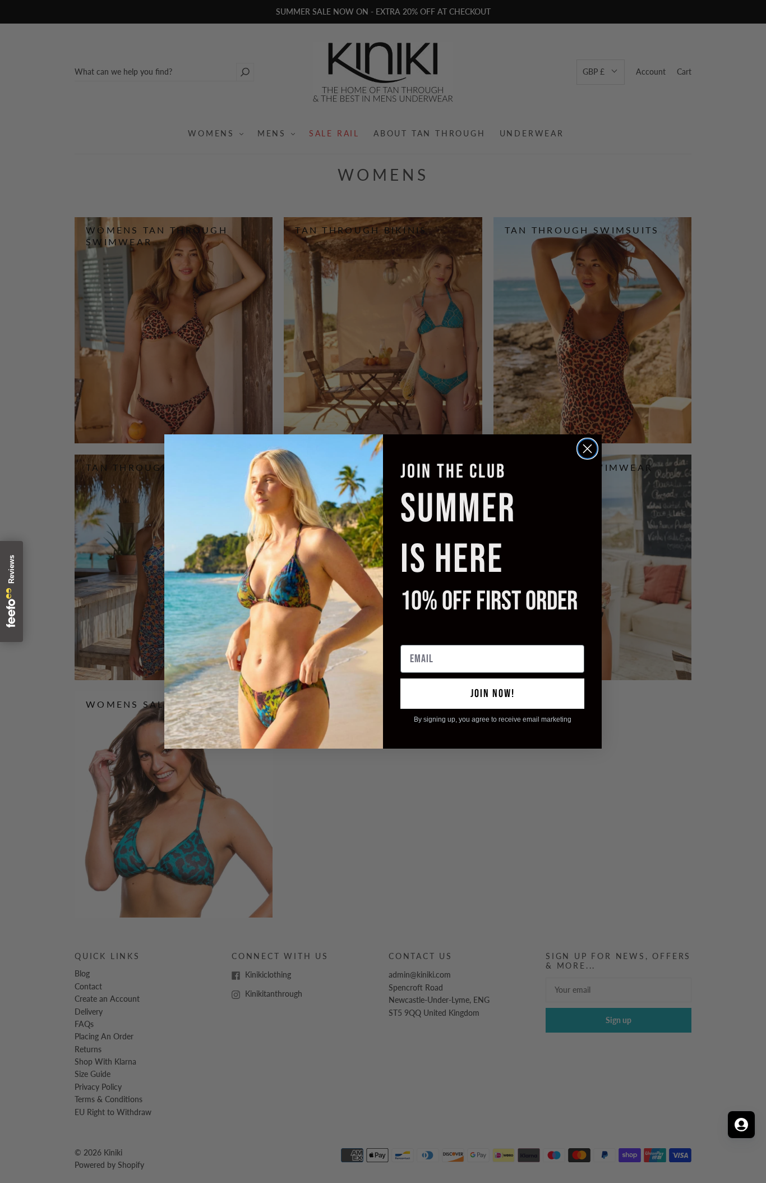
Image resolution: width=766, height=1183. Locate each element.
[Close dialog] (587, 448)
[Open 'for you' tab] (741, 1124)
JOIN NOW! (492, 693)
